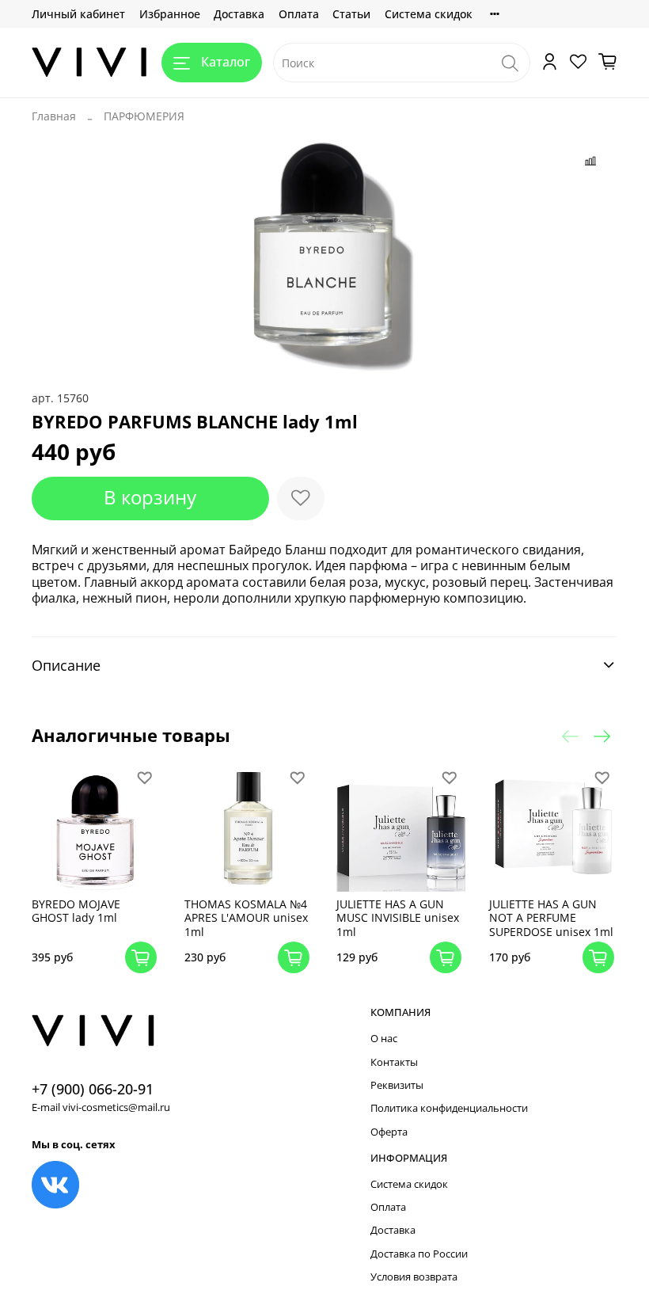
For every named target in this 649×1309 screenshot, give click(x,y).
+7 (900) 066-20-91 (93, 1088)
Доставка (239, 13)
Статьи (351, 13)
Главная (54, 116)
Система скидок (429, 13)
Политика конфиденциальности (449, 1108)
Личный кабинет (78, 13)
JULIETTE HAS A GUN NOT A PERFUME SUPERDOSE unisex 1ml (551, 917)
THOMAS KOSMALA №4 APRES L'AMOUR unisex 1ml (246, 917)
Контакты (394, 1062)
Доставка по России (419, 1254)
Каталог (225, 61)
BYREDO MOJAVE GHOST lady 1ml (76, 911)
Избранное (169, 13)
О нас (383, 1038)
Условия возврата (413, 1277)
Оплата (299, 13)
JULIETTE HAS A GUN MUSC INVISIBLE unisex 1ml (397, 917)
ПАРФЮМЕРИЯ (144, 116)
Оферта (389, 1132)
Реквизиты (396, 1085)
